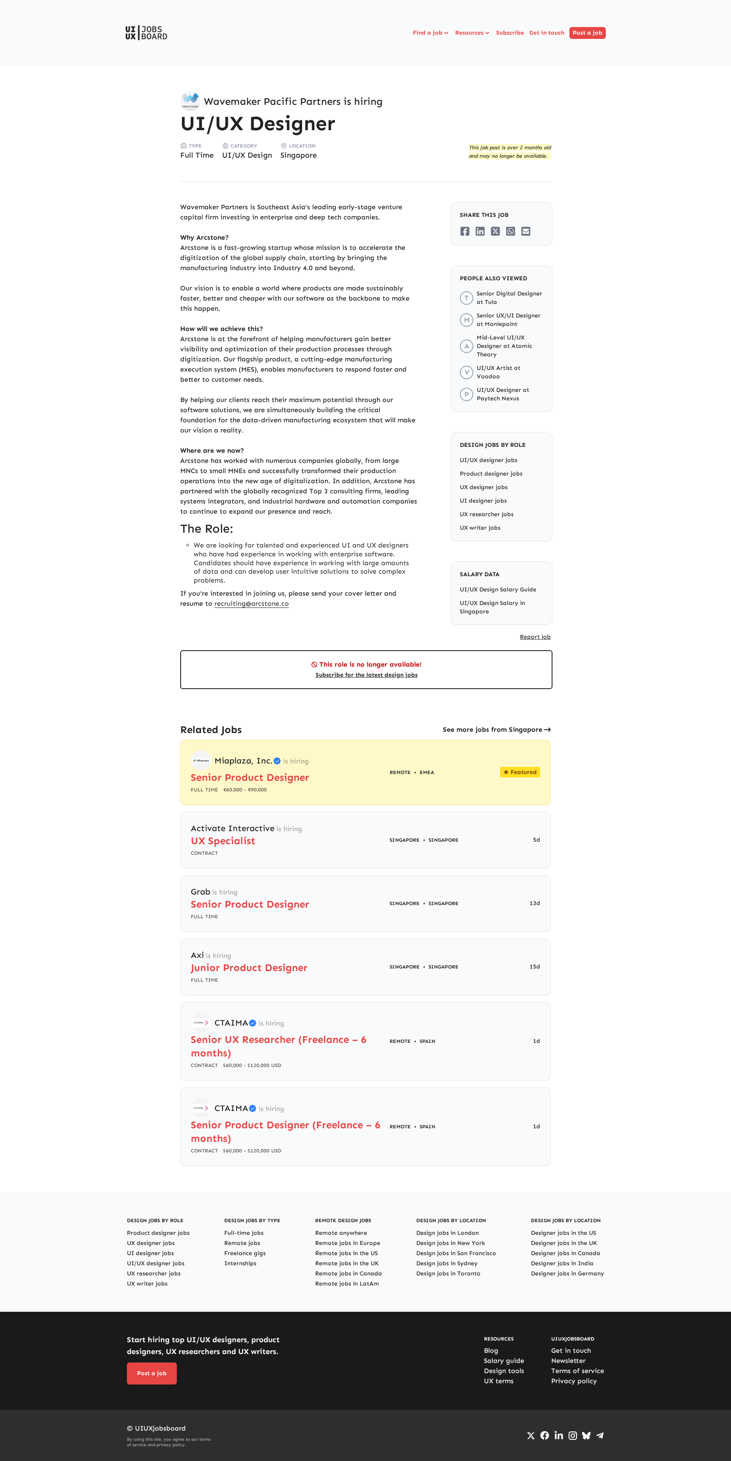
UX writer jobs (480, 527)
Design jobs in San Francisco (456, 1253)
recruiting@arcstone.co (251, 603)
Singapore (298, 155)
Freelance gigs (245, 1253)
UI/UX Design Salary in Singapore (492, 607)
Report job (535, 636)
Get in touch (546, 32)
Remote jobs (242, 1243)
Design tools (504, 1371)
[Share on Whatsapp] (511, 231)
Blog (491, 1350)
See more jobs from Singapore (492, 729)
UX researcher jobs (487, 514)
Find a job (427, 32)
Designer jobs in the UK (564, 1243)
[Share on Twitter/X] (495, 231)
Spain (427, 1041)
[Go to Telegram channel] (600, 1435)
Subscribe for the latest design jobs (367, 675)
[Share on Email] (526, 231)
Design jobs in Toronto (448, 1273)
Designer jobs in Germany (567, 1273)
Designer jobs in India (562, 1263)
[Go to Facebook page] (544, 1435)
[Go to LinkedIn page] (558, 1435)
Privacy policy (574, 1381)
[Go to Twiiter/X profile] (531, 1435)
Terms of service (577, 1371)
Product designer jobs (491, 473)
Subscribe (510, 32)
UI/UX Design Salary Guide (498, 589)
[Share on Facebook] (465, 231)
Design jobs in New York (450, 1243)
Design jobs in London (447, 1233)
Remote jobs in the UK (347, 1263)
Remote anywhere (341, 1233)
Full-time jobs (244, 1233)
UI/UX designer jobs (488, 460)
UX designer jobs (484, 487)
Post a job (587, 32)
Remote (400, 1041)
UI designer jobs (483, 500)
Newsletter (568, 1361)
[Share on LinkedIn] (480, 231)
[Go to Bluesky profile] (586, 1435)
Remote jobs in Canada (348, 1273)
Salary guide (504, 1361)
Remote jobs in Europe (347, 1243)
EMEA (427, 772)
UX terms (499, 1381)
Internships (240, 1263)
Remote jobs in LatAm (347, 1283)
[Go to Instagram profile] (573, 1435)
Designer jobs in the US (563, 1233)
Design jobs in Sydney (447, 1263)
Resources (469, 32)
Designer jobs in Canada (565, 1253)
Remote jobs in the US (346, 1253)
